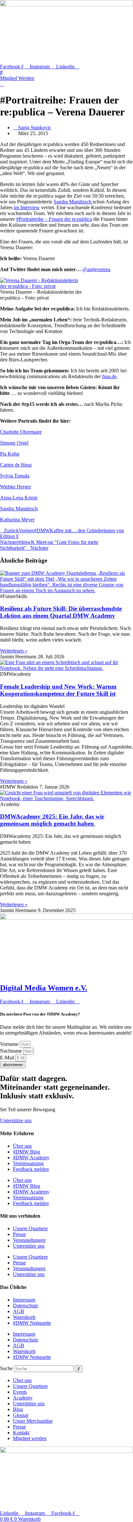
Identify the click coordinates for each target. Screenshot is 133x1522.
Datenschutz (25, 1305)
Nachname (11, 1051)
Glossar (20, 1415)
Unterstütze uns (29, 1246)
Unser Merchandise (33, 1421)
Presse (19, 1234)
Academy (23, 1397)
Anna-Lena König (18, 497)
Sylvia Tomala (14, 475)
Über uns (22, 1146)
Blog (18, 1409)
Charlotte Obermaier (21, 432)
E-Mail (7, 1057)
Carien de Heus (16, 464)
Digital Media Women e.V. (43, 988)
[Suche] (78, 1368)
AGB (18, 1311)
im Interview (27, 207)
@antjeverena (96, 269)
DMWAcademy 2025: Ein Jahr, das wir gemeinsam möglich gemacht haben (52, 820)
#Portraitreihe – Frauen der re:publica (54, 219)
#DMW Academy (31, 1157)
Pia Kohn (9, 454)
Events (20, 1392)
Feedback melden (31, 1169)
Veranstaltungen (29, 1240)
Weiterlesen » (13, 650)
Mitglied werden (29, 1438)
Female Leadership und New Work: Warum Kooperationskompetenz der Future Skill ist (58, 690)
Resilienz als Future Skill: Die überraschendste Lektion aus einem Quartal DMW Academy (61, 612)
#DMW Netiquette (32, 1323)
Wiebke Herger (15, 486)
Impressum (24, 1299)
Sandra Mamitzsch (73, 201)
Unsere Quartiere (30, 1228)
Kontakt (21, 1432)
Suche (6, 1368)
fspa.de (109, 376)
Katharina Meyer (17, 519)
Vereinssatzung (28, 1163)
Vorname (10, 1044)
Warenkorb (24, 1317)
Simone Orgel (14, 443)
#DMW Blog (26, 1151)
